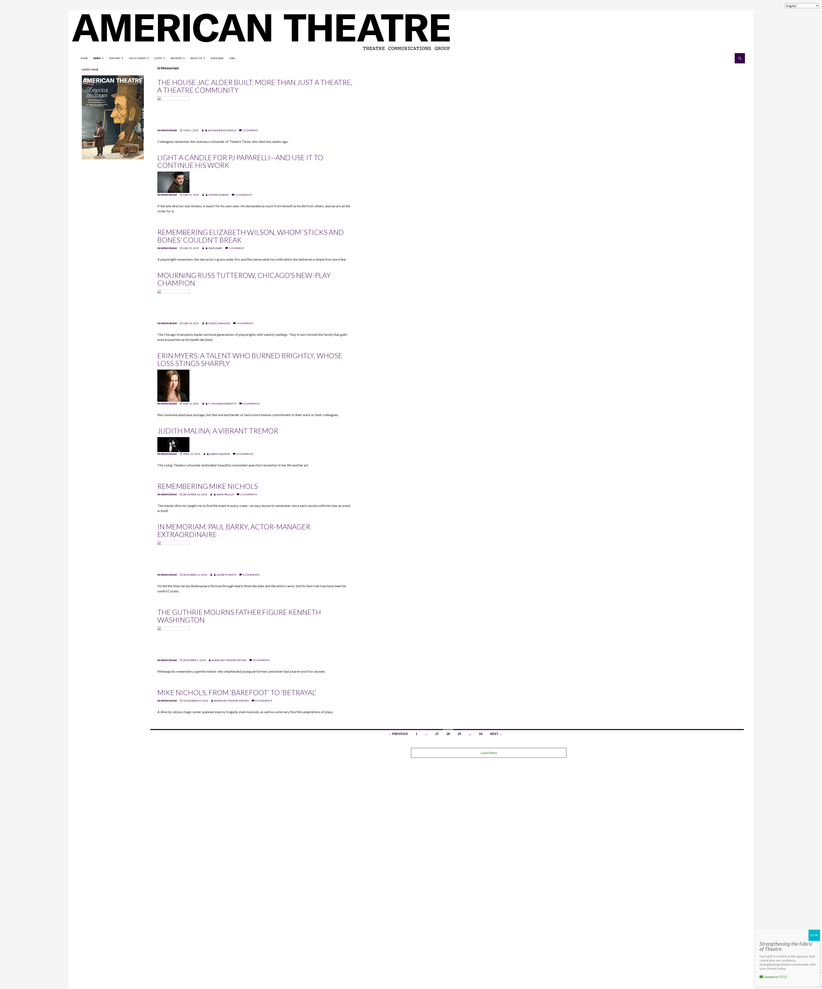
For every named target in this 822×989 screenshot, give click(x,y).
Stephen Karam (218, 194)
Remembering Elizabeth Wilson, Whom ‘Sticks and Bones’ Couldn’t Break (250, 236)
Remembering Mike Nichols (207, 486)
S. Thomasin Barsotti (222, 403)
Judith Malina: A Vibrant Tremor (217, 430)
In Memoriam (167, 130)
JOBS (232, 58)
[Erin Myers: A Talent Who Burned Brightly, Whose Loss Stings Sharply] (173, 385)
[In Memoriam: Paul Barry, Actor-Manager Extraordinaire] (173, 556)
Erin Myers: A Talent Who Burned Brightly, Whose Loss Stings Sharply (249, 359)
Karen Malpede (220, 454)
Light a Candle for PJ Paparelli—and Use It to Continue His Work (240, 161)
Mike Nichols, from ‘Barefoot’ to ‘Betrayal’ (236, 692)
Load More (489, 753)
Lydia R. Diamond (219, 323)
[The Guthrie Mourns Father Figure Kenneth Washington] (173, 642)
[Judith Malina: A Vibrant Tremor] (173, 444)
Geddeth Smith (226, 574)
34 (480, 734)
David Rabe (215, 248)
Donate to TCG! (775, 977)
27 (437, 734)
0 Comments (251, 403)
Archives (176, 58)
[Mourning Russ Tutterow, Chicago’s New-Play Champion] (173, 305)
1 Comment (250, 130)
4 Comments (244, 454)
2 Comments (243, 194)
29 (459, 734)
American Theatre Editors (228, 660)
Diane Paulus (225, 494)
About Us (196, 58)
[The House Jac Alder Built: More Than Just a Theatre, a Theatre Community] (173, 112)
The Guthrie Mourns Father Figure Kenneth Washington (239, 616)
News (97, 58)
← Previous (398, 734)
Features (114, 58)
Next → (496, 734)
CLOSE (814, 935)
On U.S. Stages (137, 58)
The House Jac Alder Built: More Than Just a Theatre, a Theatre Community (254, 86)
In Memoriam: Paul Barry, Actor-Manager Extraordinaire (233, 530)
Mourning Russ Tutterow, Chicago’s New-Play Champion (244, 279)
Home (84, 58)
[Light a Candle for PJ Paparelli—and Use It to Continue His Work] (173, 182)
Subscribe (217, 58)
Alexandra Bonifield (222, 130)
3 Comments (245, 323)
